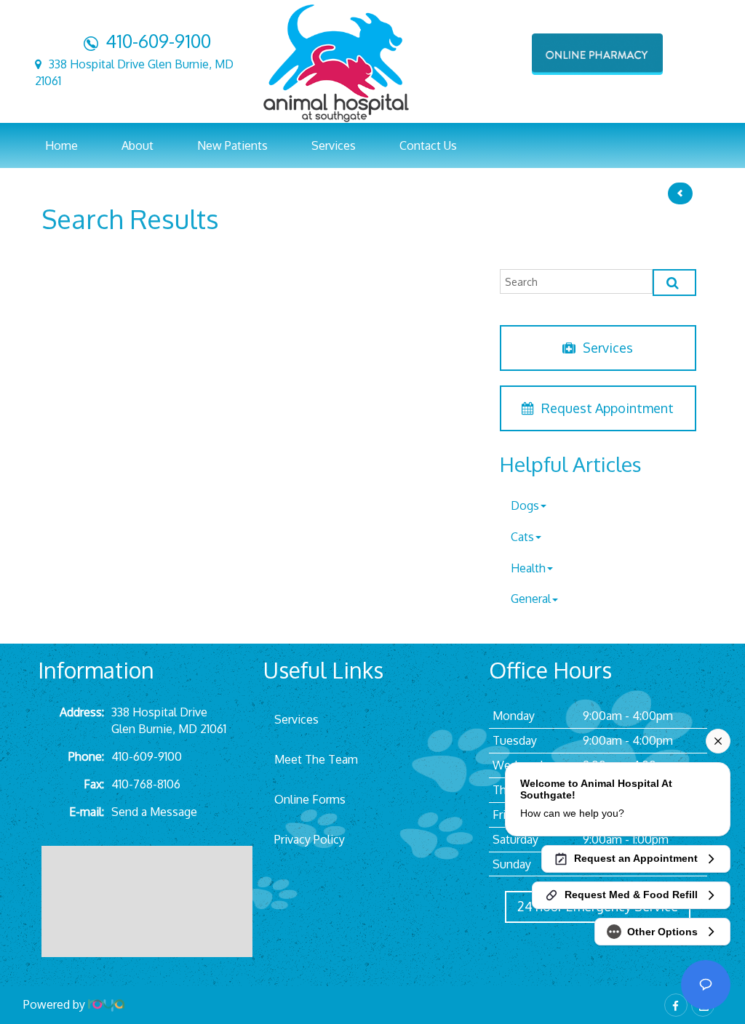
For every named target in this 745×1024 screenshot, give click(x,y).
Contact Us (428, 145)
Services (608, 348)
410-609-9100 (158, 40)
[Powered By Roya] (106, 1004)
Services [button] (333, 145)
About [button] (137, 145)
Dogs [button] (525, 505)
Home (61, 145)
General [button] (531, 598)
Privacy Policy (309, 839)
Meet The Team (316, 759)
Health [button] (528, 568)
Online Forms (310, 799)
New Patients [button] (232, 145)
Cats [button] (522, 536)
